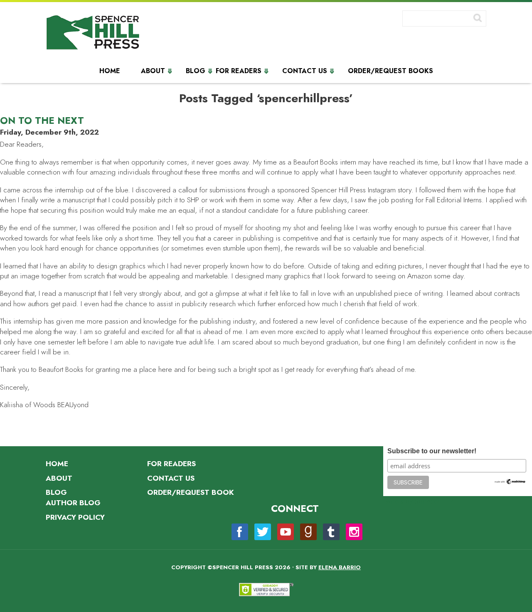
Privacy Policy (75, 517)
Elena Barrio (339, 567)
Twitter (262, 532)
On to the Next (42, 120)
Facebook (240, 532)
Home (109, 71)
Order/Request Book (190, 492)
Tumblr (331, 532)
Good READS (308, 532)
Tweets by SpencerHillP (418, 501)
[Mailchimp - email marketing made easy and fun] (510, 482)
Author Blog (73, 503)
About (153, 71)
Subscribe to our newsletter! (431, 451)
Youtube (285, 532)
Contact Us (304, 71)
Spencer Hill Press (93, 34)
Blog (195, 71)
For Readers (238, 71)
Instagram (354, 532)
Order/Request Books (390, 71)
